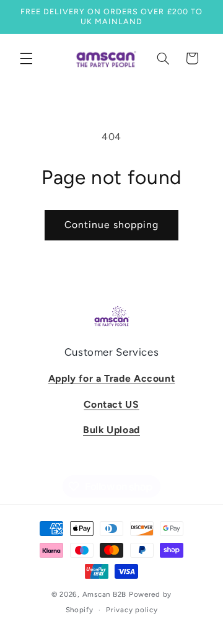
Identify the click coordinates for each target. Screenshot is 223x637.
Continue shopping (111, 225)
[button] (26, 58)
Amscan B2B (104, 594)
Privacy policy (131, 609)
